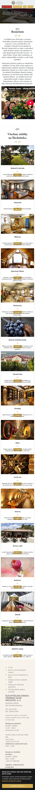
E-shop (31, 6)
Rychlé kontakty (17, 6)
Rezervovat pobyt (6, 6)
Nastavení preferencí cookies (11, 781)
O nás (10, 667)
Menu (24, 6)
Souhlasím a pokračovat (17, 786)
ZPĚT (17, 29)
